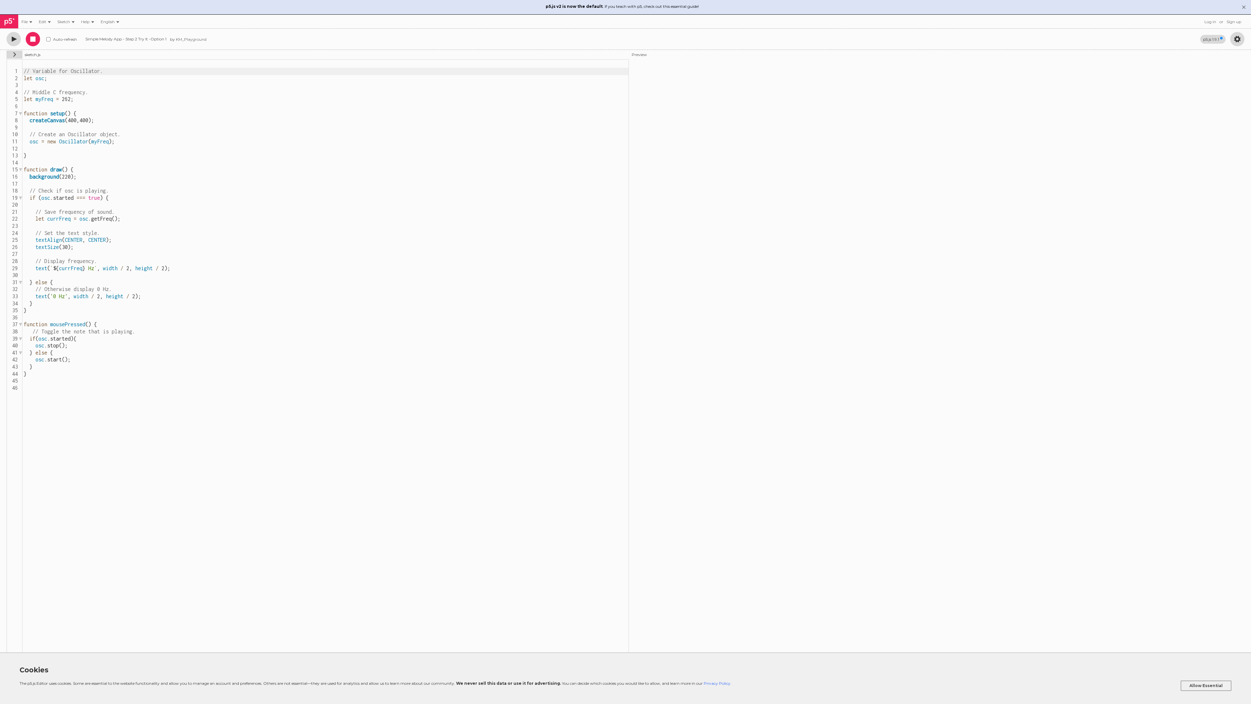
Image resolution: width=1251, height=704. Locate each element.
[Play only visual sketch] (14, 39)
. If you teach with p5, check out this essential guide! (622, 6)
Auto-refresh (65, 39)
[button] (109, 21)
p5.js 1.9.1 (1211, 39)
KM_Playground (191, 39)
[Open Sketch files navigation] (14, 55)
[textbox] (325, 357)
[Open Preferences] (1237, 39)
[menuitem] (27, 21)
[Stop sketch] (33, 39)
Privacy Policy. (717, 683)
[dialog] (625, 678)
